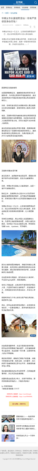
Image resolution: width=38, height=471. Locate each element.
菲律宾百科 (19, 455)
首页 (2, 7)
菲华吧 (35, 453)
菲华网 (17, 459)
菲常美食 (33, 7)
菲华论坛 (9, 7)
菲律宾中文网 (26, 453)
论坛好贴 (25, 7)
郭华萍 (16, 389)
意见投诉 (11, 451)
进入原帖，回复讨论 (19, 404)
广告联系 (3, 451)
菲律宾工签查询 (15, 453)
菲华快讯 (17, 7)
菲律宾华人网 (27, 451)
